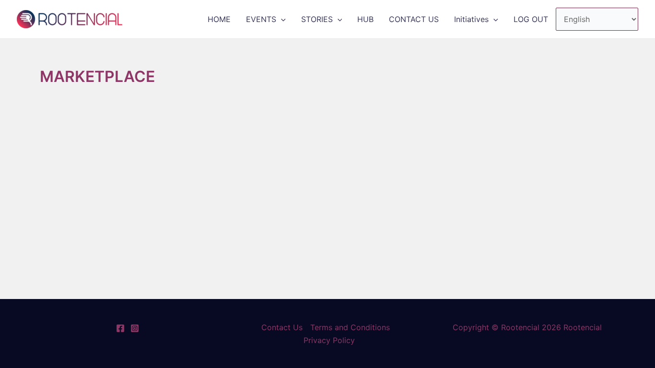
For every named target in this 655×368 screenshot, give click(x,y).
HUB (365, 19)
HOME (219, 19)
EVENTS (261, 19)
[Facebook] (120, 328)
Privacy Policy (329, 340)
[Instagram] (134, 328)
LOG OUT (531, 19)
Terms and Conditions (350, 327)
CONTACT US (414, 19)
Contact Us (282, 327)
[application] (281, 19)
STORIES (317, 19)
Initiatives (471, 19)
